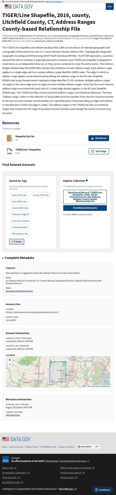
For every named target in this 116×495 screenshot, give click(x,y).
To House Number (20, 227)
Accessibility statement (14, 472)
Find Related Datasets (85, 207)
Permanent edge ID (20, 214)
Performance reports (71, 472)
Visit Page (101, 151)
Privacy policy (67, 477)
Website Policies (32, 447)
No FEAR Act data (11, 482)
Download (100, 138)
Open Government (16, 447)
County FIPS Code (41, 195)
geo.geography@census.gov (19, 291)
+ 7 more (16, 241)
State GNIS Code (19, 201)
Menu (110, 6)
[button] (9, 360)
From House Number (21, 221)
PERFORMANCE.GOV (48, 447)
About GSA (8, 467)
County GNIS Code (20, 208)
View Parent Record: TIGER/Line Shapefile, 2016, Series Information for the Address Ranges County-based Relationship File (85, 197)
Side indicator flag (20, 233)
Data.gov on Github (66, 447)
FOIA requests (9, 477)
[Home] (19, 6)
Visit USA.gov (66, 488)
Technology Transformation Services (65, 461)
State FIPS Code (19, 195)
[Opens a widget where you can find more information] (102, 490)
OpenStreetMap (94, 386)
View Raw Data (13, 415)
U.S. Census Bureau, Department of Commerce (47, 38)
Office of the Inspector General (76, 467)
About (4, 447)
